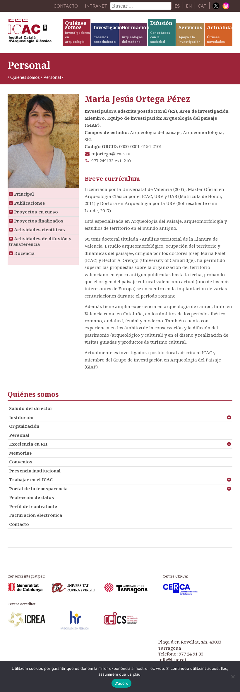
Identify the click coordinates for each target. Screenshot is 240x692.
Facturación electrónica (35, 515)
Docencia (24, 253)
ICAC (35, 32)
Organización (24, 426)
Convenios (20, 462)
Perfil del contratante (33, 506)
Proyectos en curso (35, 212)
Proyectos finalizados (38, 221)
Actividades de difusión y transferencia (40, 241)
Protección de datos (31, 497)
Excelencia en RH (28, 444)
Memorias (20, 453)
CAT (202, 5)
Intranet (96, 5)
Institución (21, 417)
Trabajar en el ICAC (31, 479)
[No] (233, 676)
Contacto (19, 524)
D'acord (121, 683)
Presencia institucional (35, 471)
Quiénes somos (25, 77)
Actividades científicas (39, 229)
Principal (23, 194)
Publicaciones (29, 203)
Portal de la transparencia (38, 488)
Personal (52, 77)
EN (189, 5)
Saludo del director (31, 408)
